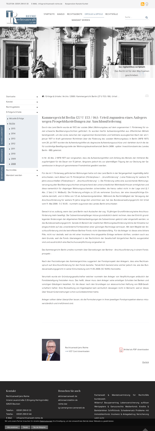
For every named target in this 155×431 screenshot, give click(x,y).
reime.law (62, 404)
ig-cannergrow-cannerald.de (71, 408)
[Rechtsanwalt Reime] (43, 97)
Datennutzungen (46, 421)
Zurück (145, 362)
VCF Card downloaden (79, 352)
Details (25, 427)
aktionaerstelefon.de (68, 400)
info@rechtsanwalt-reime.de (29, 418)
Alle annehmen (12, 427)
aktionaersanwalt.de (67, 396)
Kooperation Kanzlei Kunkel (76, 4)
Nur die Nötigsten (39, 427)
